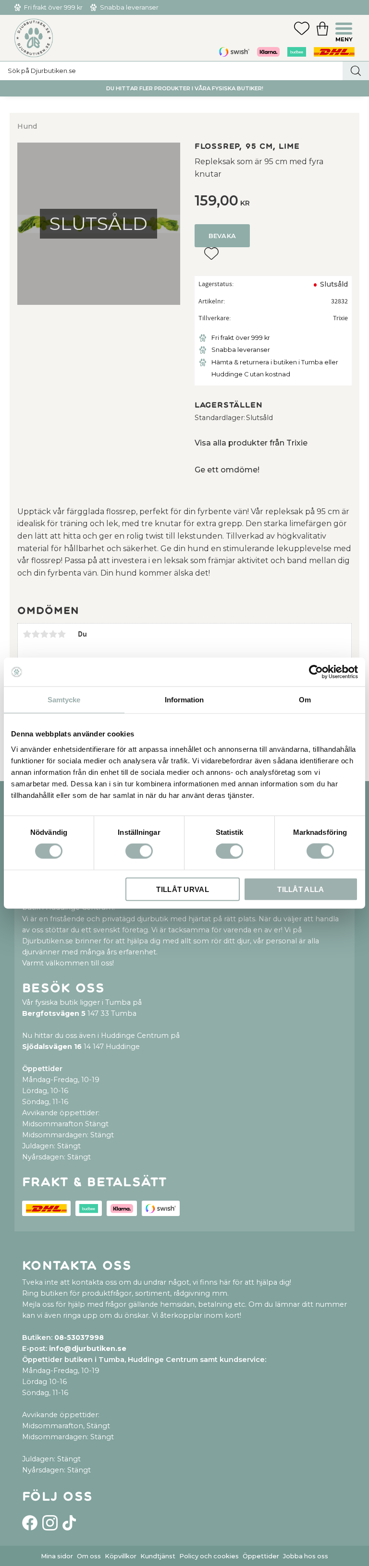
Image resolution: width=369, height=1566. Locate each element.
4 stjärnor (53, 634)
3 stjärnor (44, 634)
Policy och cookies (209, 1556)
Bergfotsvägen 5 (54, 1013)
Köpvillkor (120, 1556)
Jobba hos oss (305, 1556)
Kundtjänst (157, 1556)
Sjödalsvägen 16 (52, 1046)
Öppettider (261, 1556)
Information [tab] (184, 700)
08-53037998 (79, 1337)
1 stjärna (27, 634)
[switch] (139, 851)
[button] (345, 29)
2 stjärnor (35, 634)
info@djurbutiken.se (87, 1348)
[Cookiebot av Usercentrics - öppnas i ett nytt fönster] (316, 672)
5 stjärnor (61, 634)
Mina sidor (57, 1556)
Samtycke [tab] (64, 700)
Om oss (89, 1556)
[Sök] (356, 70)
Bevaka (222, 236)
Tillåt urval (182, 889)
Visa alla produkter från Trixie (251, 442)
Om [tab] (305, 700)
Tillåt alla (300, 889)
